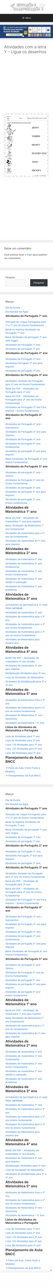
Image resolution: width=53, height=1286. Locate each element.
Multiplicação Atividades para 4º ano (25, 673)
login (29, 254)
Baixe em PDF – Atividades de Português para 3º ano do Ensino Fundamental (23, 400)
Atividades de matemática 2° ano (23, 559)
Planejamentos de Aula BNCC (24, 775)
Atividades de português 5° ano (22, 487)
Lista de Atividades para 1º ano (22, 736)
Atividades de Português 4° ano (22, 439)
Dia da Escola (12, 307)
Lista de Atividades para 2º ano (22, 740)
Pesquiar (10, 277)
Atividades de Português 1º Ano (22, 344)
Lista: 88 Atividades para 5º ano (22, 753)
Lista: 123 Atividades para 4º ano (23, 748)
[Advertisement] (26, 85)
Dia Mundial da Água (16, 311)
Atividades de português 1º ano (22, 348)
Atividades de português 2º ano (22, 370)
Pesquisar (38, 282)
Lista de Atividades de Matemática (24, 677)
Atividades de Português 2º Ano (23, 359)
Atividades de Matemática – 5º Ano (24, 723)
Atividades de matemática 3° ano (23, 612)
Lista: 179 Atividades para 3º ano (23, 744)
